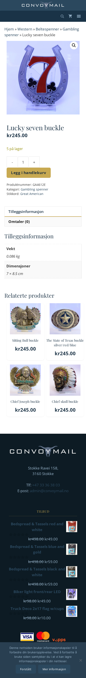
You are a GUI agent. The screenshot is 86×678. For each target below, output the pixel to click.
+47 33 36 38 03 (46, 484)
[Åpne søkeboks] (62, 16)
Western (24, 29)
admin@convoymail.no (49, 490)
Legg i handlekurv (28, 172)
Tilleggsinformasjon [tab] (26, 211)
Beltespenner (47, 29)
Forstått (26, 669)
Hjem (9, 29)
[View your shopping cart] (70, 16)
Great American (31, 194)
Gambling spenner (34, 189)
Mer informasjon (54, 669)
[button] (74, 45)
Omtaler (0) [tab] (19, 221)
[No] (80, 660)
